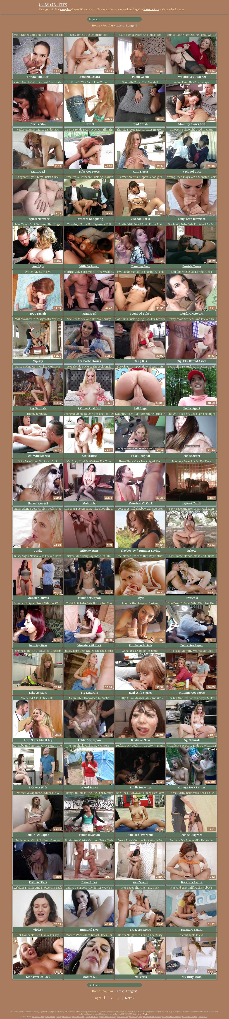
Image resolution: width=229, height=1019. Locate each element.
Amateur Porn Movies (171, 1016)
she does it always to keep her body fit (140, 793)
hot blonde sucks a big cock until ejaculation (89, 366)
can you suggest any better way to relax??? (89, 888)
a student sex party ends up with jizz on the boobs (191, 745)
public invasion (140, 787)
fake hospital (140, 456)
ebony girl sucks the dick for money (89, 793)
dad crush (140, 124)
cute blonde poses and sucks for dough (140, 35)
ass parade (140, 882)
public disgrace (191, 835)
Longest (131, 25)
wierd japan (89, 787)
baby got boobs (89, 171)
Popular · (109, 25)
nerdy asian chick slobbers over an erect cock (38, 840)
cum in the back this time (89, 82)
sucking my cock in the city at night (140, 745)
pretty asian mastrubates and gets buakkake (140, 698)
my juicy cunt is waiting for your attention (89, 461)
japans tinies (191, 503)
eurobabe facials (140, 645)
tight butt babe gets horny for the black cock (89, 603)
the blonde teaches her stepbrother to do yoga (140, 556)
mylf (140, 598)
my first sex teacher (192, 77)
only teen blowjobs (191, 219)
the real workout (140, 835)
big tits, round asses (191, 361)
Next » (129, 998)
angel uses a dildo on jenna (140, 651)
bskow (191, 550)
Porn (59, 1016)
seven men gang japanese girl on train (89, 556)
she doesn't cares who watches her (191, 603)
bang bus (140, 361)
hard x (89, 124)
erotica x (192, 598)
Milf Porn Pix (122, 1016)
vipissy (38, 361)
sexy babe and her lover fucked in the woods (191, 509)
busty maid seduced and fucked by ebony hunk (191, 319)
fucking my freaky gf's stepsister (191, 840)
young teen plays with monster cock (191, 177)
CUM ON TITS (53, 4)
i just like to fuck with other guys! (191, 366)
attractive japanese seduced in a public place (38, 793)
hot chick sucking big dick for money (140, 319)
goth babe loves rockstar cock (37, 461)
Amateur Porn (78, 1016)
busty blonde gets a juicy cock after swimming (37, 509)
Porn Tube (203, 1016)
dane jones (89, 882)
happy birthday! (37, 414)
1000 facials (38, 313)
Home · (97, 25)
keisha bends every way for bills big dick (89, 129)
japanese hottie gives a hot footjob (38, 651)
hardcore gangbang (89, 219)
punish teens (192, 266)
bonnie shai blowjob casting (140, 603)
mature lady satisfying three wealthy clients (89, 272)
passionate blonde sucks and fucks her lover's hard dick (191, 556)
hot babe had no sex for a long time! (37, 745)
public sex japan (89, 598)
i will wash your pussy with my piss (38, 319)
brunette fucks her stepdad (140, 82)
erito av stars (89, 550)
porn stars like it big (38, 740)
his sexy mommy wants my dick (191, 651)
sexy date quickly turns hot (88, 35)
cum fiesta (140, 171)
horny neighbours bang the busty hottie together (140, 935)
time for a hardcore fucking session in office (89, 177)
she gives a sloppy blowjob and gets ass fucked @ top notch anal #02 (140, 366)
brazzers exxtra (89, 77)
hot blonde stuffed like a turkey (38, 935)
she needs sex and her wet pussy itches (89, 319)
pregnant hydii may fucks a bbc (38, 177)
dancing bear (140, 266)
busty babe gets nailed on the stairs (89, 651)
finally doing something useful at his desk (191, 35)
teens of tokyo (140, 313)
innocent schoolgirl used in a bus (191, 129)
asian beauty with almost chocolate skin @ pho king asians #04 (37, 82)
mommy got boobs (192, 692)
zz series (140, 977)
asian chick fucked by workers (89, 745)
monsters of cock (141, 503)
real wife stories (89, 361)
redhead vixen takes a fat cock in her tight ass (89, 414)
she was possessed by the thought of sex (88, 509)
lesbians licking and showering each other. (37, 888)
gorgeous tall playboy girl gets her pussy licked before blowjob (140, 509)
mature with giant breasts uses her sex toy (89, 935)
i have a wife (38, 787)
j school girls (192, 171)
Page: (98, 998)
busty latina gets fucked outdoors (37, 366)
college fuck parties (191, 787)
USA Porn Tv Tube (189, 1016)
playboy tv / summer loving (140, 550)
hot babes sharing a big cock (140, 887)
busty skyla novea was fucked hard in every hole (37, 556)
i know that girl (38, 77)
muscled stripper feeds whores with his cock (38, 603)
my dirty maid (192, 977)
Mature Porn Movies (152, 1016)
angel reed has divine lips (191, 82)
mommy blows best (191, 124)
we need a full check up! (37, 698)
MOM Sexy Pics (135, 1016)
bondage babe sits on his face (191, 461)
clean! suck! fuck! (191, 935)
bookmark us (151, 9)
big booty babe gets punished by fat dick (191, 224)
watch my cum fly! (37, 272)
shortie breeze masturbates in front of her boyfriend (140, 129)
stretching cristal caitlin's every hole (89, 840)
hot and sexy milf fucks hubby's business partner (191, 888)
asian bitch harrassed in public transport (89, 698)
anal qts (38, 266)
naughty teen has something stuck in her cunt (140, 414)
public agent (140, 77)
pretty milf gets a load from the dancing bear (140, 224)
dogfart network (38, 219)
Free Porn (66, 1016)
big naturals (38, 408)
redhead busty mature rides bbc (38, 129)
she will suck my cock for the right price (191, 414)
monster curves (38, 598)
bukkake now (140, 740)
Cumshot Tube (92, 1016)
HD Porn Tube (38, 1016)
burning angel (38, 503)
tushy (38, 550)
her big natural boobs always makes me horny (191, 698)
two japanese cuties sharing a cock (140, 272)
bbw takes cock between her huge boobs (37, 224)
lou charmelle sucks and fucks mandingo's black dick (191, 272)
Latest (120, 25)
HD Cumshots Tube (107, 1016)
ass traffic (89, 456)
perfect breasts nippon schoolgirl (140, 177)
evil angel (140, 408)
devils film (38, 124)
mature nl (38, 171)
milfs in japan (89, 266)
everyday (65, 9)
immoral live (89, 929)
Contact (146, 1014)
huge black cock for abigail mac (140, 461)
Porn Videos (50, 1016)
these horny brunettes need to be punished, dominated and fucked (191, 793)
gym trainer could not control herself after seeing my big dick (38, 35)
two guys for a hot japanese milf (89, 224)
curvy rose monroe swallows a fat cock (140, 840)
